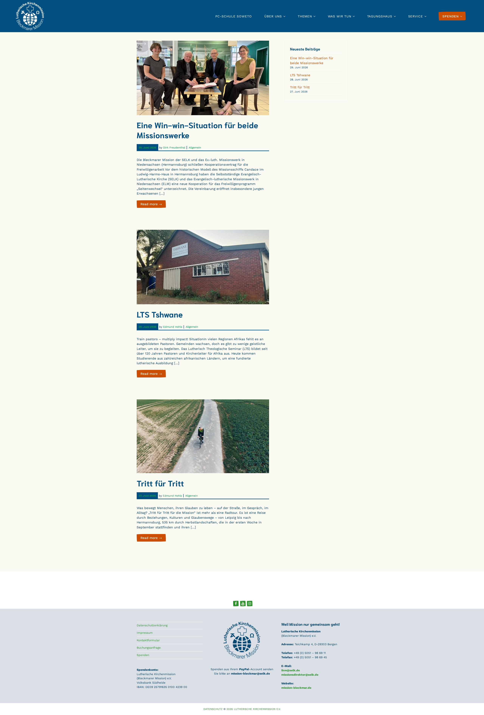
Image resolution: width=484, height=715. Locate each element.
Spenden (143, 655)
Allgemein (195, 147)
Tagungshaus (379, 16)
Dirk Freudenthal (174, 147)
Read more (153, 205)
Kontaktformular (148, 640)
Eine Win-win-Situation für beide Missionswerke (197, 130)
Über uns (273, 16)
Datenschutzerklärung (152, 625)
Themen (305, 16)
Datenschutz (213, 708)
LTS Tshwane (160, 314)
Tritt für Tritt (160, 483)
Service (415, 16)
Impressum (145, 632)
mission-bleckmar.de (296, 687)
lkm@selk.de (290, 670)
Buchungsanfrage (149, 647)
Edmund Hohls (172, 326)
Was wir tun (339, 16)
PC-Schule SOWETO (233, 16)
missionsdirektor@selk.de (299, 674)
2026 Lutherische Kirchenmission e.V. (253, 708)
